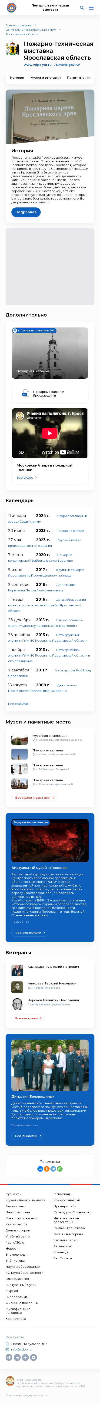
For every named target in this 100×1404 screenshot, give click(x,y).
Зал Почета (62, 1258)
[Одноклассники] (47, 1169)
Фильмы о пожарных (22, 1303)
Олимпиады (62, 1194)
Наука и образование (23, 1266)
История (17, 77)
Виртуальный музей (21, 1285)
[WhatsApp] (60, 1169)
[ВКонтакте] (40, 1169)
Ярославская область (22, 34)
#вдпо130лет (16, 1242)
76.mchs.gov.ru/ (67, 65)
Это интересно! (65, 1240)
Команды (60, 1252)
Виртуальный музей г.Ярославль (40, 868)
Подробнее (20, 921)
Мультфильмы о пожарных (18, 1310)
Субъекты (13, 1194)
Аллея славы (16, 1206)
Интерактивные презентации (66, 1220)
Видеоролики (16, 1297)
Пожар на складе (70, 531)
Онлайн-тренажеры (69, 1228)
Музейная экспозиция (49, 735)
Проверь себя (65, 1206)
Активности (62, 1246)
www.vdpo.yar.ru (38, 65)
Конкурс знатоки (66, 1200)
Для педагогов (17, 1279)
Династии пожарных (22, 1218)
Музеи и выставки (45, 77)
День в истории (18, 1230)
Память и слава (18, 1212)
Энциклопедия (17, 1254)
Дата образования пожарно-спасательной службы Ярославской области (47, 605)
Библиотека (15, 1260)
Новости (13, 1248)
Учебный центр (18, 1236)
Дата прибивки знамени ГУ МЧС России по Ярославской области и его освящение (49, 655)
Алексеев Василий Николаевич (53, 983)
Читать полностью (24, 1125)
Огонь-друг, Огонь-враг (72, 1212)
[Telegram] (53, 1169)
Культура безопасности (24, 1272)
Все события (18, 704)
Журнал (12, 1291)
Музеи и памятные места (25, 1200)
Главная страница (19, 25)
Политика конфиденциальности (26, 1395)
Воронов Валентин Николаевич (53, 1000)
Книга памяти (16, 1224)
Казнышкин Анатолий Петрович (53, 966)
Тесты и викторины (68, 1234)
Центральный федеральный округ (31, 29)
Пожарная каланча (47, 750)
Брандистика (16, 1319)
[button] (87, 77)
